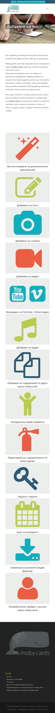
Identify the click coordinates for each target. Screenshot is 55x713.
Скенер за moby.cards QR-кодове (31, 2)
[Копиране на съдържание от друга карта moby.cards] (28, 364)
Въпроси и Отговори (14, 679)
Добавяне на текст (27, 205)
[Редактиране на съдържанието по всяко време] (28, 439)
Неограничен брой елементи (27, 422)
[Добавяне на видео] (28, 258)
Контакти (10, 682)
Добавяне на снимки (27, 240)
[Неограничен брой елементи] (28, 403)
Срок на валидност (27, 532)
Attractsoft (23, 709)
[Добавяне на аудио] (28, 329)
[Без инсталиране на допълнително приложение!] (28, 148)
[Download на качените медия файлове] (28, 549)
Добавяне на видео (27, 276)
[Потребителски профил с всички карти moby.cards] (28, 588)
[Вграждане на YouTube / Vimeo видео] (28, 293)
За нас (9, 676)
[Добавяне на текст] (28, 187)
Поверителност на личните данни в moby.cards (25, 687)
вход (13, 2)
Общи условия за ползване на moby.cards (22, 690)
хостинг (32, 709)
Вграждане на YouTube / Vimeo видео (27, 312)
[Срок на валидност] (28, 513)
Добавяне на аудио (27, 347)
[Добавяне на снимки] (28, 222)
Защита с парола (27, 496)
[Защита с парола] (28, 478)
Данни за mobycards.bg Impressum (20, 685)
